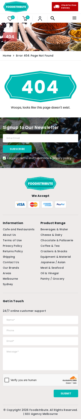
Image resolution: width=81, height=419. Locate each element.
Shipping (9, 257)
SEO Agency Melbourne (41, 414)
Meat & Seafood (52, 268)
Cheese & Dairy (51, 235)
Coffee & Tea (50, 246)
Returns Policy (13, 251)
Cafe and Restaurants (19, 229)
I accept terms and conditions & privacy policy (39, 158)
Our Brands (11, 268)
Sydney (8, 284)
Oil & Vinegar (49, 273)
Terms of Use (12, 240)
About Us (9, 235)
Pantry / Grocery (52, 279)
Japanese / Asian (52, 262)
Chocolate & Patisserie (56, 240)
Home (7, 55)
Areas (7, 273)
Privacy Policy (12, 246)
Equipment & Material (55, 257)
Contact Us (11, 262)
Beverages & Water (54, 229)
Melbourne (10, 279)
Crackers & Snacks (53, 251)
